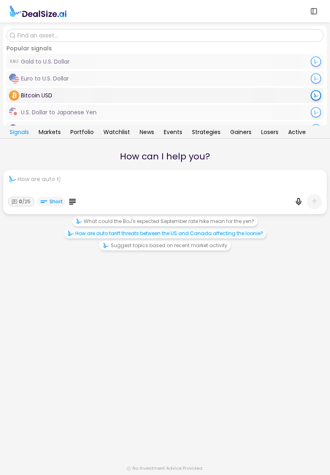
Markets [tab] (50, 132)
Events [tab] (173, 132)
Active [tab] (297, 132)
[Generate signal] (316, 95)
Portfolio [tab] (82, 132)
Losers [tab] (269, 132)
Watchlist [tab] (116, 132)
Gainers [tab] (241, 132)
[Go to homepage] (38, 11)
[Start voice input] (298, 201)
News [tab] (147, 132)
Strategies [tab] (206, 132)
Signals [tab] (19, 132)
